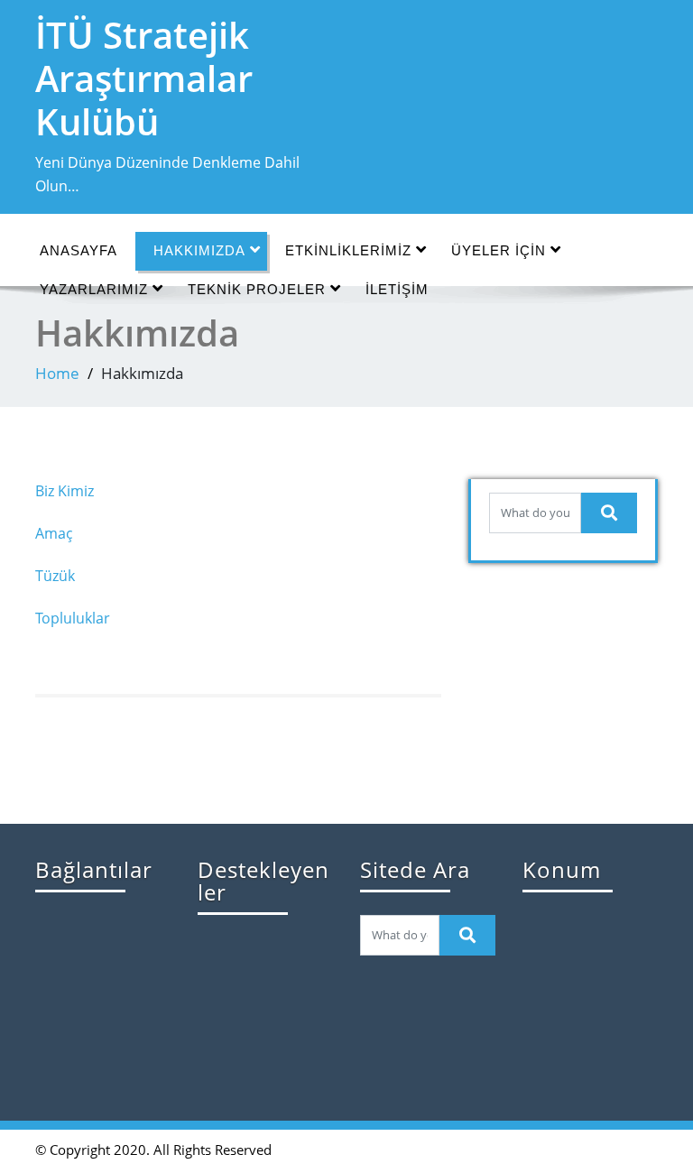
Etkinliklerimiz (348, 250)
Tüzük (55, 576)
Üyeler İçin (498, 250)
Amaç (54, 533)
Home (57, 373)
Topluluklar (72, 618)
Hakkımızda (199, 250)
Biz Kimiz (64, 491)
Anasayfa (78, 250)
